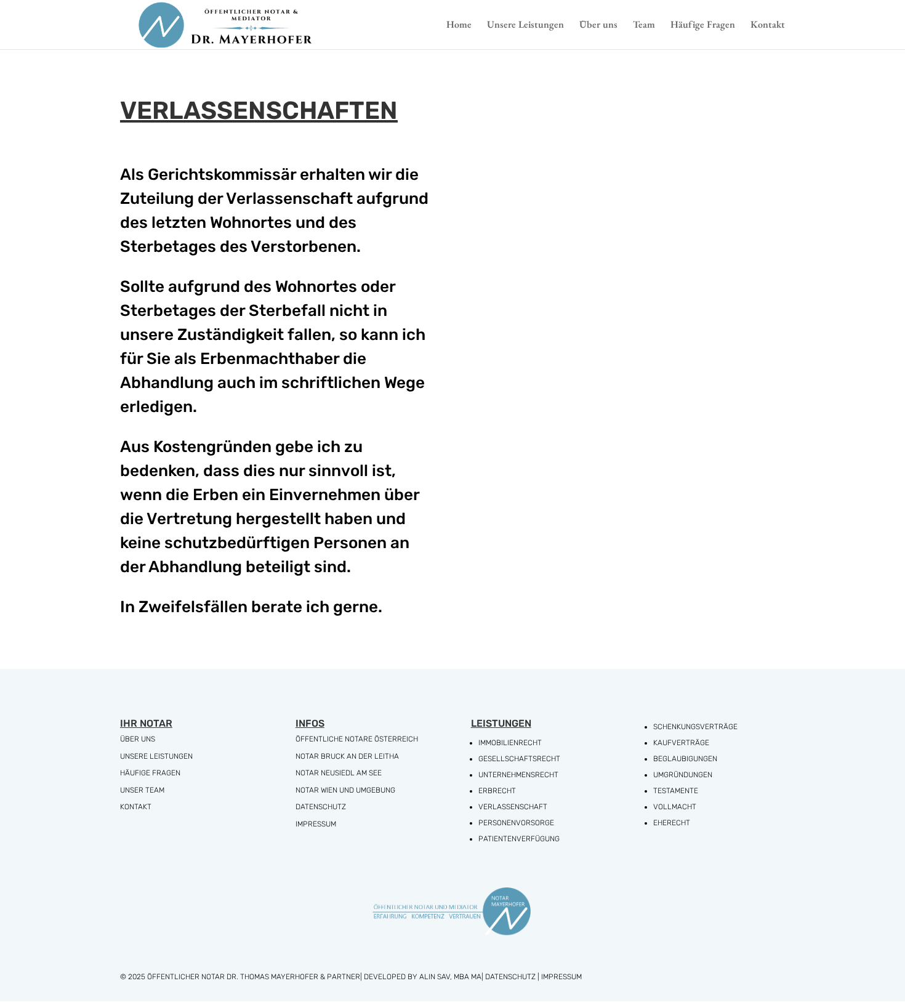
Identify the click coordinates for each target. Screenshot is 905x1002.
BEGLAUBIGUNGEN (685, 758)
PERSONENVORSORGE (516, 822)
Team (644, 25)
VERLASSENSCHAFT (512, 806)
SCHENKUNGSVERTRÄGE (695, 726)
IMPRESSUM (316, 824)
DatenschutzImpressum (533, 976)
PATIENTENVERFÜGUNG (519, 838)
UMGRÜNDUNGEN (682, 774)
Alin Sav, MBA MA (450, 976)
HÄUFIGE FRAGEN (150, 773)
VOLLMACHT (674, 806)
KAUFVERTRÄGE (681, 742)
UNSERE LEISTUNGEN (156, 756)
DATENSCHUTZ (321, 806)
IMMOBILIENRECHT (510, 742)
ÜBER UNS (137, 739)
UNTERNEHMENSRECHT (518, 774)
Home (459, 25)
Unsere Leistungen (525, 25)
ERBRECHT (497, 790)
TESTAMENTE (675, 790)
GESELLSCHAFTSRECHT (519, 758)
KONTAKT (135, 806)
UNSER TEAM (142, 790)
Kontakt (767, 25)
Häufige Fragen (702, 25)
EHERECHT (671, 822)
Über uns (598, 25)
